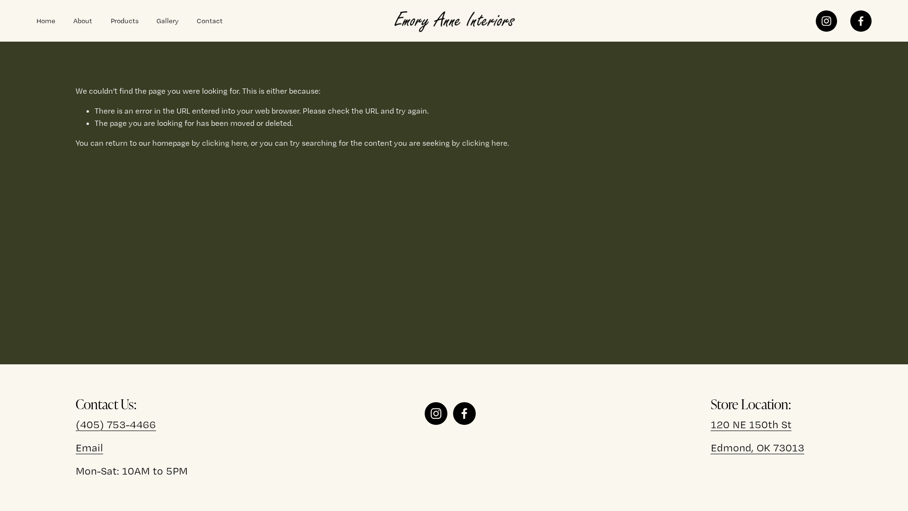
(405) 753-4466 (116, 424)
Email (89, 447)
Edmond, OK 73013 (757, 447)
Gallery (168, 21)
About (82, 21)
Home (45, 21)
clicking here (224, 143)
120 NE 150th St (751, 424)
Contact (210, 21)
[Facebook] (861, 21)
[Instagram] (826, 21)
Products (125, 21)
